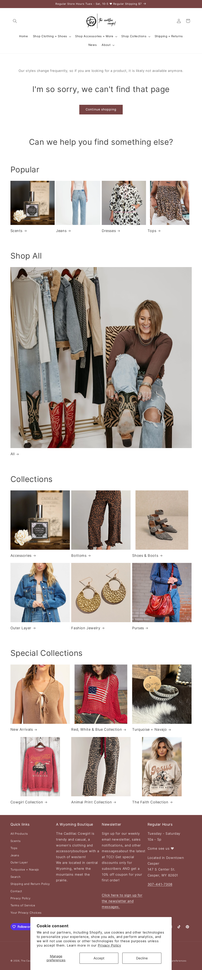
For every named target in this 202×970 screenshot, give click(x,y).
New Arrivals (21, 729)
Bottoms (78, 555)
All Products (19, 833)
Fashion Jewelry (85, 628)
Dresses (109, 231)
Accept (99, 958)
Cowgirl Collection (26, 802)
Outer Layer (21, 628)
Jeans (61, 231)
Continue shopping (101, 109)
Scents (16, 231)
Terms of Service (22, 905)
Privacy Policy (109, 945)
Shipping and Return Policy (30, 884)
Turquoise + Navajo (149, 729)
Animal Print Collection (91, 802)
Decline (142, 958)
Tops (152, 231)
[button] (15, 20)
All (12, 454)
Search (15, 877)
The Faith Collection (150, 802)
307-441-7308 (160, 884)
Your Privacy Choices (26, 912)
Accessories (21, 555)
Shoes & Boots (145, 555)
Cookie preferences (174, 960)
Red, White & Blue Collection (96, 729)
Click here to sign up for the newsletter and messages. (122, 901)
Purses (138, 628)
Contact (16, 891)
